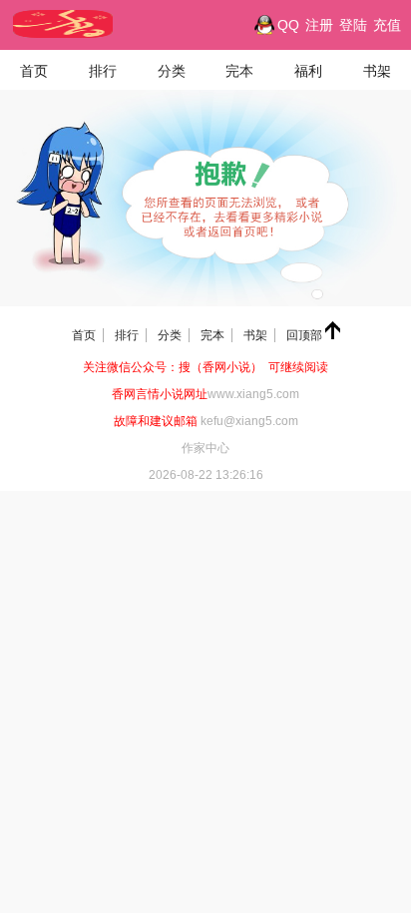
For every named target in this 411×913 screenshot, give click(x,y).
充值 (387, 25)
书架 (377, 71)
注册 (319, 25)
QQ (288, 25)
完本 (239, 71)
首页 (34, 71)
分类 (172, 71)
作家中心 (205, 448)
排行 (103, 71)
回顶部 (305, 335)
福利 (308, 71)
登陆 (353, 25)
